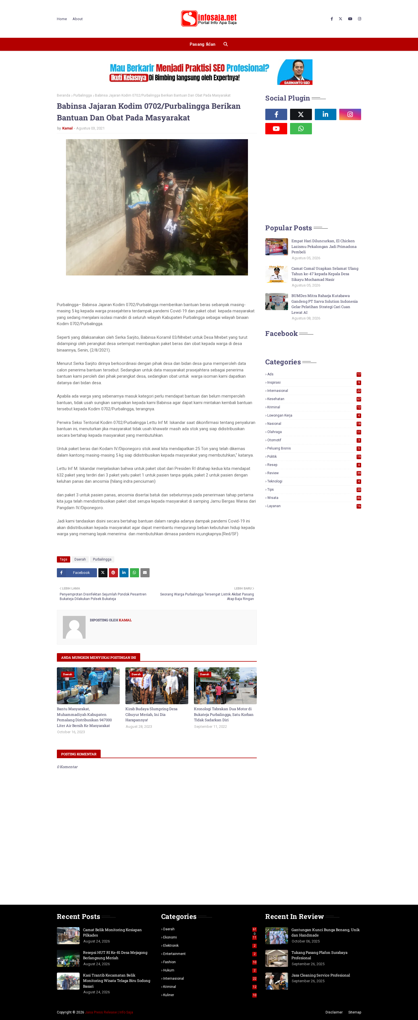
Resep (313, 465)
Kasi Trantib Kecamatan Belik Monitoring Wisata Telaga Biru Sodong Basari (116, 981)
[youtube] (350, 19)
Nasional (314, 424)
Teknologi (313, 481)
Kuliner (209, 995)
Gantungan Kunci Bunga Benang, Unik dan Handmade (325, 932)
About (78, 19)
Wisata (314, 498)
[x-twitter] (340, 19)
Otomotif (313, 440)
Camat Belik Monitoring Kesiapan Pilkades (112, 932)
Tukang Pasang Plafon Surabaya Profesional (319, 955)
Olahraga (314, 432)
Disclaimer (334, 1012)
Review (314, 473)
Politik (314, 457)
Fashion (209, 962)
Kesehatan (314, 399)
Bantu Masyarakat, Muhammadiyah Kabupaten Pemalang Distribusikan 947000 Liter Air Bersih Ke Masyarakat (84, 717)
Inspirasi (313, 382)
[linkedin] (326, 114)
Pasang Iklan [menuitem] (203, 44)
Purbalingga (82, 95)
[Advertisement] (308, 178)
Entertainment (209, 954)
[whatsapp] (301, 128)
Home (62, 19)
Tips (314, 490)
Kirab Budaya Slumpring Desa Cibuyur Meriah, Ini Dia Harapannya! (151, 714)
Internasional (314, 391)
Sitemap (354, 1012)
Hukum (209, 970)
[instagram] (359, 19)
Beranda (63, 95)
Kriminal (314, 407)
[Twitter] (102, 572)
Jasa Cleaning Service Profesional (320, 975)
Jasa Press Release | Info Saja (109, 1012)
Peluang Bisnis (313, 448)
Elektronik (209, 946)
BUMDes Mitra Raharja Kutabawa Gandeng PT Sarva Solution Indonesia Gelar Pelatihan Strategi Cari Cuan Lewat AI (324, 304)
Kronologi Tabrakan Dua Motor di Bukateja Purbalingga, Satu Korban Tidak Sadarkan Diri (224, 714)
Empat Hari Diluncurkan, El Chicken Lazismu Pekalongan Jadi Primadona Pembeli (324, 246)
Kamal (67, 128)
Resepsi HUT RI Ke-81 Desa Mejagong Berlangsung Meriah (115, 955)
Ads (314, 374)
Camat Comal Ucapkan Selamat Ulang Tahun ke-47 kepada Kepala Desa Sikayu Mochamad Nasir (324, 274)
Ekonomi (209, 937)
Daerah (80, 559)
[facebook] (331, 19)
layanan (314, 506)
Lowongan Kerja (313, 415)
